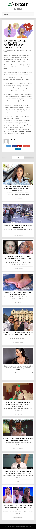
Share (14, 146)
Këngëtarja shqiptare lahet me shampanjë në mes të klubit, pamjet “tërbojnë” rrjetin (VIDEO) (18, 368)
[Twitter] (15, 9)
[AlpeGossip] (18, 4)
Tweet (9, 146)
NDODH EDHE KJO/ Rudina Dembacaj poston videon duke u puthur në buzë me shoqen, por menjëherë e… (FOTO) (18, 188)
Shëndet (17, 50)
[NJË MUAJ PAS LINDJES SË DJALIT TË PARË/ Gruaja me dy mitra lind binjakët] (18, 282)
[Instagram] (20, 9)
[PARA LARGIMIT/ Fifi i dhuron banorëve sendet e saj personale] (18, 213)
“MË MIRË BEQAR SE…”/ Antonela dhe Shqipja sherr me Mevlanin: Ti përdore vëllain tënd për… (18, 507)
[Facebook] (18, 9)
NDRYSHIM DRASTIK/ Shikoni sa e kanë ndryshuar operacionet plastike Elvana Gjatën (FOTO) (18, 258)
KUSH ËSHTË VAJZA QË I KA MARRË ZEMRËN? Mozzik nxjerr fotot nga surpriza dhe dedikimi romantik (18, 404)
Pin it (20, 146)
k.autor (23, 50)
